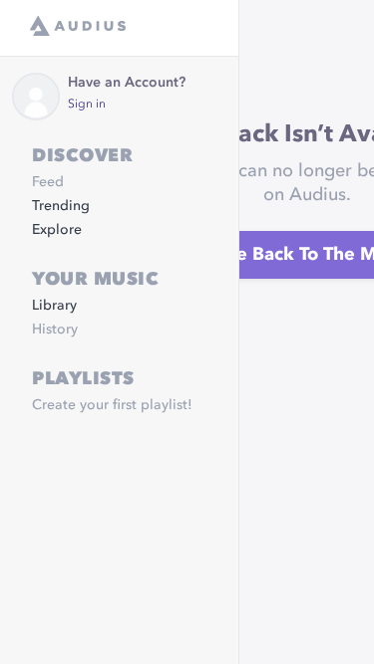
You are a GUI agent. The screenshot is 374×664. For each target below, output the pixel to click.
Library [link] (54, 306)
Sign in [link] (87, 105)
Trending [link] (61, 206)
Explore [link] (57, 230)
